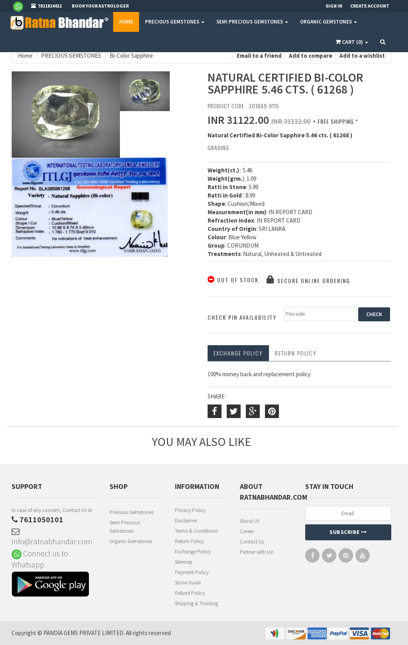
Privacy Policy (190, 510)
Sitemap (183, 562)
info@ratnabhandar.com (52, 541)
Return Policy (189, 541)
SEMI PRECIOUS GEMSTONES (250, 21)
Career (247, 531)
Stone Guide (188, 582)
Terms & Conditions (196, 531)
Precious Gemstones (131, 512)
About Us (249, 521)
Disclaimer (186, 520)
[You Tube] (362, 557)
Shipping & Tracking (196, 603)
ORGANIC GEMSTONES (326, 21)
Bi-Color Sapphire (131, 55)
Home (126, 21)
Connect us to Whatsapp (40, 558)
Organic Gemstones (131, 541)
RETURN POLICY (296, 353)
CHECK (374, 314)
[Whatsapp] (21, 6)
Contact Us (252, 541)
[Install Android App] (55, 585)
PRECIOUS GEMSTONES (172, 21)
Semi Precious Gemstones (125, 526)
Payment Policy (192, 572)
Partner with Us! (256, 552)
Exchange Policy (238, 353)
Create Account (369, 6)
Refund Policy (190, 593)
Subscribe (345, 532)
